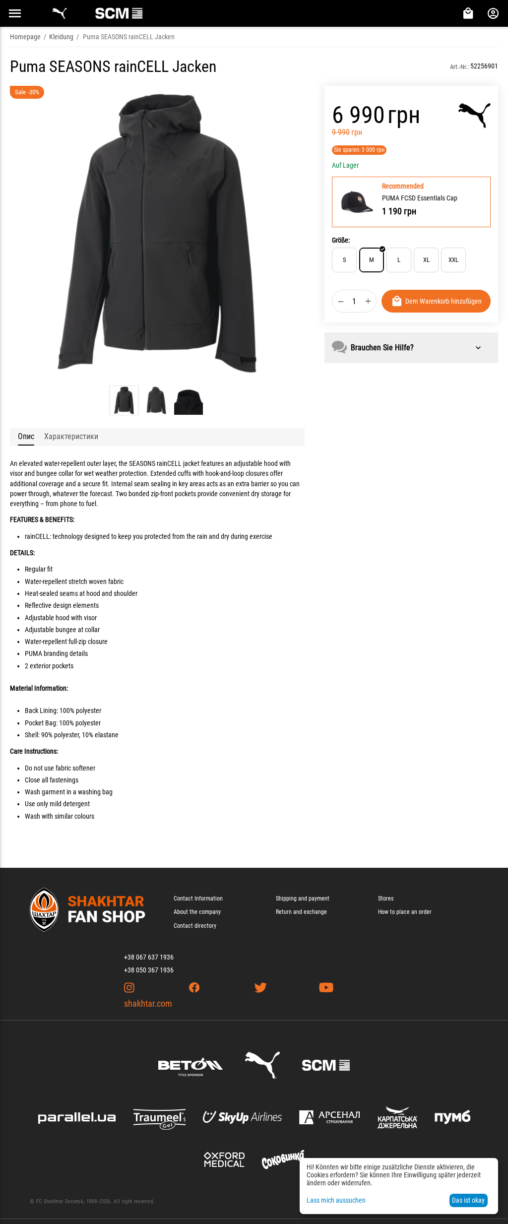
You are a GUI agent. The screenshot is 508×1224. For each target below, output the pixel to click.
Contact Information (198, 898)
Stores (385, 898)
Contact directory (195, 925)
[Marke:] (474, 115)
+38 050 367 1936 (149, 970)
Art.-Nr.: (459, 66)
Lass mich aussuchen (336, 1200)
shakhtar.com (148, 1003)
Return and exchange (301, 911)
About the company (197, 911)
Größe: (341, 240)
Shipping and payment (302, 898)
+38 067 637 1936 (149, 957)
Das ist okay (468, 1200)
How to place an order (405, 911)
